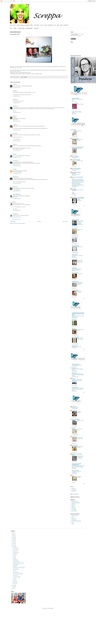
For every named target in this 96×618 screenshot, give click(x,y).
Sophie (73, 523)
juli (13, 555)
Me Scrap (73, 328)
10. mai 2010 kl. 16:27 (17, 157)
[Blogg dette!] (22, 77)
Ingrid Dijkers (74, 319)
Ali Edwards (74, 367)
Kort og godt (74, 509)
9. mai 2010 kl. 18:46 (16, 102)
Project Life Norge (75, 138)
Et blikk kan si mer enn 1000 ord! (19, 567)
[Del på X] (23, 77)
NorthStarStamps (75, 501)
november (15, 549)
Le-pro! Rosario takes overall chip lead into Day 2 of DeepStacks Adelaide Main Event (78, 466)
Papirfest (73, 378)
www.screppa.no (75, 103)
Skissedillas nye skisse (25, 70)
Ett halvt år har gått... (80, 104)
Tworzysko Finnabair (76, 419)
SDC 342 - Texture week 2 (76, 174)
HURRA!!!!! (15, 566)
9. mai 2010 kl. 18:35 (16, 87)
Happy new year (80, 246)
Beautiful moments (75, 219)
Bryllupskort (79, 130)
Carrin (14, 169)
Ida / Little (14, 106)
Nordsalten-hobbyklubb (76, 168)
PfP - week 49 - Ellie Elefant (18, 573)
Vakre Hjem (74, 518)
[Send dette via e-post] (21, 77)
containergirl (74, 519)
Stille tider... (73, 112)
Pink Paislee (74, 372)
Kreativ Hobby (74, 510)
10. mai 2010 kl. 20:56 (17, 165)
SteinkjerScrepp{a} (75, 98)
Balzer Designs (75, 345)
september (15, 552)
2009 (13, 585)
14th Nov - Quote (80, 160)
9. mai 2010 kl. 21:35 (16, 140)
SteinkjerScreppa (29, 28)
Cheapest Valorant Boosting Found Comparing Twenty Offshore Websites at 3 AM (78, 374)
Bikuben (73, 505)
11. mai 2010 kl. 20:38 (17, 173)
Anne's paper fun (75, 272)
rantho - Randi (74, 228)
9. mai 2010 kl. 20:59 (16, 121)
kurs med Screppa (21, 28)
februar (14, 581)
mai (14, 558)
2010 (13, 546)
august (14, 554)
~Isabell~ (14, 124)
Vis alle (84, 205)
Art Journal (36, 28)
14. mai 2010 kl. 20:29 (17, 210)
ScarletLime (74, 504)
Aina (72, 522)
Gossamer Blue (75, 387)
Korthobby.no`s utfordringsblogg (78, 197)
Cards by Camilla (75, 290)
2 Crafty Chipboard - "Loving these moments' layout (80, 457)
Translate (79, 35)
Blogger (52, 608)
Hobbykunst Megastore (76, 502)
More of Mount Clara (75, 407)
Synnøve (14, 186)
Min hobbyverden (75, 281)
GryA (14, 154)
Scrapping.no (74, 490)
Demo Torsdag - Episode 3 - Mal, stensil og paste (79, 261)
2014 (13, 540)
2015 (13, 538)
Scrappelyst (74, 129)
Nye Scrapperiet (75, 237)
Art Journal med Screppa (76, 111)
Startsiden (39, 221)
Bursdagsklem (79, 148)
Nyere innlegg (12, 221)
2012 (13, 543)
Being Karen (74, 406)
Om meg (14, 28)
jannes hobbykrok (16, 194)
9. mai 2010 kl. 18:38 (16, 96)
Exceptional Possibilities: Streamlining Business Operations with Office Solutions (78, 389)
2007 (13, 588)
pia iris (14, 84)
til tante (14, 570)
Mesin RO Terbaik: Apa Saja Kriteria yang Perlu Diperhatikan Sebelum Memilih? (80, 222)
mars (14, 580)
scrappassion (74, 410)
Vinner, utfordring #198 (75, 169)
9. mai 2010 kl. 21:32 (16, 129)
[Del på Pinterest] (26, 77)
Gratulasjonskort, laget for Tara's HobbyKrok (80, 283)
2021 (13, 532)
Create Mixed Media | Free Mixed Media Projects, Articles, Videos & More (78, 313)
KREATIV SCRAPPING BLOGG (77, 147)
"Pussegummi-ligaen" (17, 576)
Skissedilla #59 (15, 569)
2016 (13, 537)
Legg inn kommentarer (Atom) (19, 223)
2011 (13, 545)
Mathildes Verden (75, 515)
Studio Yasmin (74, 259)
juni (14, 557)
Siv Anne (14, 133)
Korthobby (73, 506)
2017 (13, 535)
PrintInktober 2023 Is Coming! (76, 346)
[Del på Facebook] (25, 77)
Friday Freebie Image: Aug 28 (76, 365)
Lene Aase (15, 160)
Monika (14, 144)
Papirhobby (74, 508)
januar (14, 583)
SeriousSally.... (15, 575)
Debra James (74, 436)
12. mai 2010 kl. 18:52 (17, 183)
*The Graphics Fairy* (76, 364)
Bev (72, 475)
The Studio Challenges (76, 159)
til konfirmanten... (16, 572)
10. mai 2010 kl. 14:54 (17, 150)
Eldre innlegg (65, 221)
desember (15, 547)
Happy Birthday (79, 273)
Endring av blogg (16, 561)
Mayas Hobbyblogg (75, 245)
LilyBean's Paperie (75, 470)
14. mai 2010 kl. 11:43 (17, 198)
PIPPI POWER (15, 564)
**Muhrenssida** (75, 254)
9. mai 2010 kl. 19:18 (16, 112)
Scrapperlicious (75, 445)
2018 (13, 534)
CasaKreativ (74, 489)
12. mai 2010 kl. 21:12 (17, 190)
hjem (11, 28)
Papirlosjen (74, 188)
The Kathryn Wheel (75, 337)
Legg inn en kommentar (16, 219)
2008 (13, 586)
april (14, 578)
